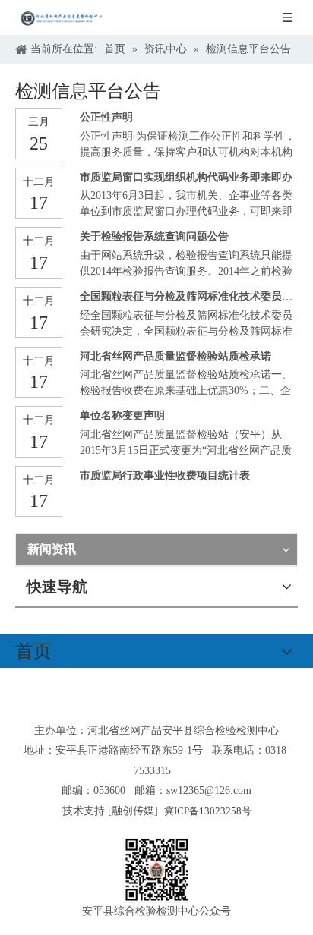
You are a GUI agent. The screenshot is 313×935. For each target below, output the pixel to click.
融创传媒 (133, 811)
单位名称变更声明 (122, 415)
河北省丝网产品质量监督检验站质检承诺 (175, 356)
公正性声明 (106, 117)
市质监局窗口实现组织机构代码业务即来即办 (186, 177)
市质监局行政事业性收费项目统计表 (165, 475)
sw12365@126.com (208, 790)
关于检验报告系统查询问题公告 (154, 236)
